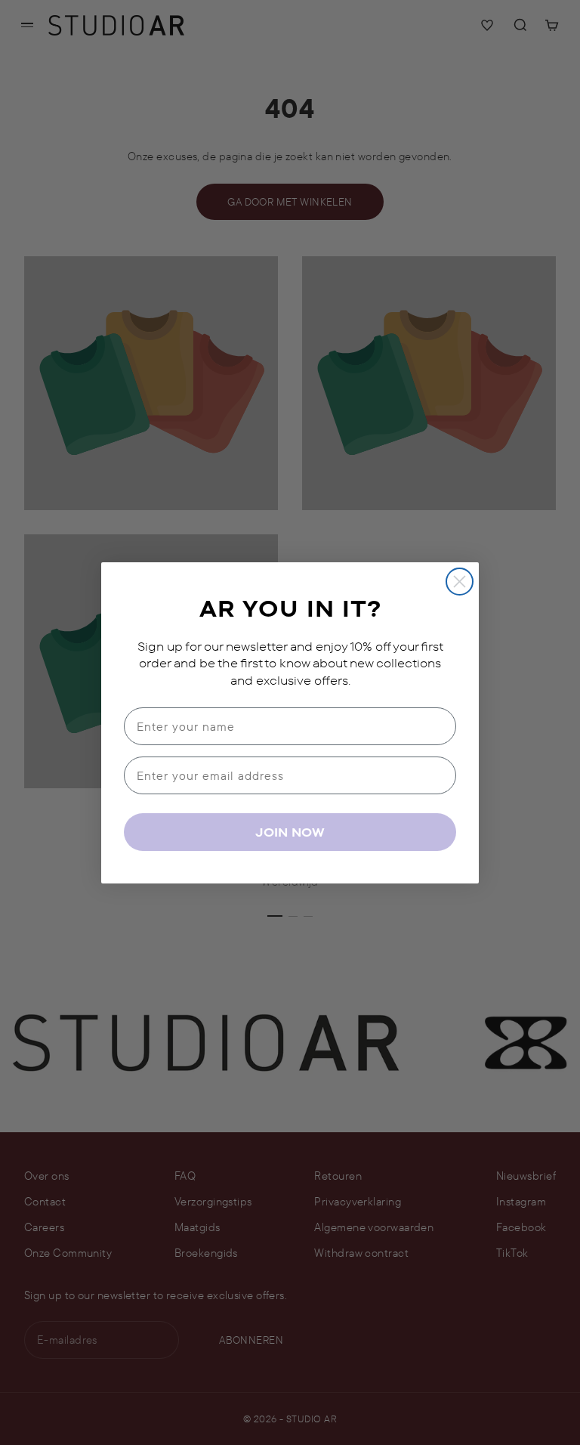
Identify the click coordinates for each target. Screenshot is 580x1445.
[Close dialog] (459, 581)
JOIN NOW (290, 832)
